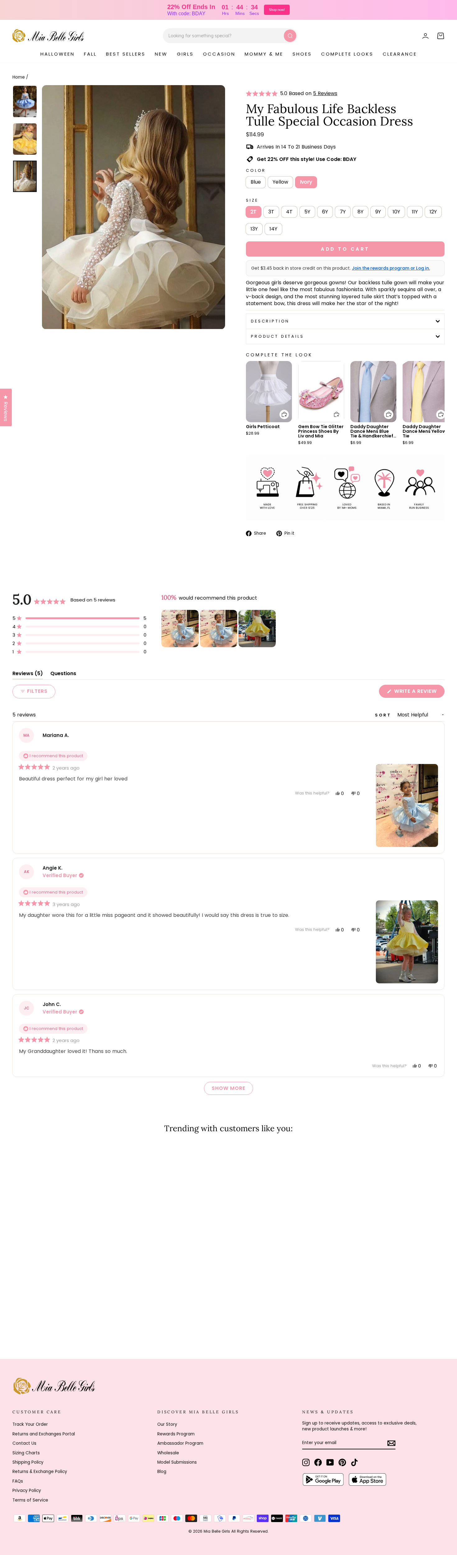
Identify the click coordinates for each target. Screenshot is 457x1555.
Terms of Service (30, 1500)
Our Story (167, 1424)
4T (289, 211)
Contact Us (24, 1443)
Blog (161, 1472)
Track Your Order (30, 1424)
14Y (273, 228)
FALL (90, 54)
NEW (161, 54)
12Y (433, 211)
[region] (219, 628)
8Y (360, 211)
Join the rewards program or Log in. (391, 268)
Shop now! (277, 9)
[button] (263, 93)
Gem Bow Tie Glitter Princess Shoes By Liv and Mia (321, 431)
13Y (254, 228)
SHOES (302, 54)
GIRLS (185, 54)
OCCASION (219, 54)
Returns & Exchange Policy (39, 1472)
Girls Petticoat (263, 426)
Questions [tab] (63, 674)
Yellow (280, 181)
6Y (325, 211)
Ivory (306, 181)
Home (18, 77)
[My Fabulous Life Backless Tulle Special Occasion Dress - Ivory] (33, 1322)
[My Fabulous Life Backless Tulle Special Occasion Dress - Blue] (17, 1322)
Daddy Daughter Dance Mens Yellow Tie (424, 431)
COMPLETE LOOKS (347, 54)
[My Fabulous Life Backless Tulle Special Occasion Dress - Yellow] (25, 1322)
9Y (378, 211)
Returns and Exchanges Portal (43, 1434)
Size (252, 200)
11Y (415, 211)
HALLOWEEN (57, 54)
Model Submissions (177, 1462)
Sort (384, 715)
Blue (256, 181)
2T (253, 211)
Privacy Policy (26, 1490)
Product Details (277, 336)
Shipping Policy (28, 1462)
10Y (396, 211)
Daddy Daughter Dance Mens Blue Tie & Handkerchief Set (371, 433)
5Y (307, 211)
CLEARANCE (400, 54)
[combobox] (230, 35)
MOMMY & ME (264, 54)
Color (256, 170)
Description (270, 321)
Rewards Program (176, 1434)
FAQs (17, 1481)
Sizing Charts (26, 1453)
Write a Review (419, 692)
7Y (343, 211)
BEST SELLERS (125, 54)
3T (271, 211)
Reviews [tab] (27, 674)
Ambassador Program (180, 1443)
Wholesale (168, 1453)
